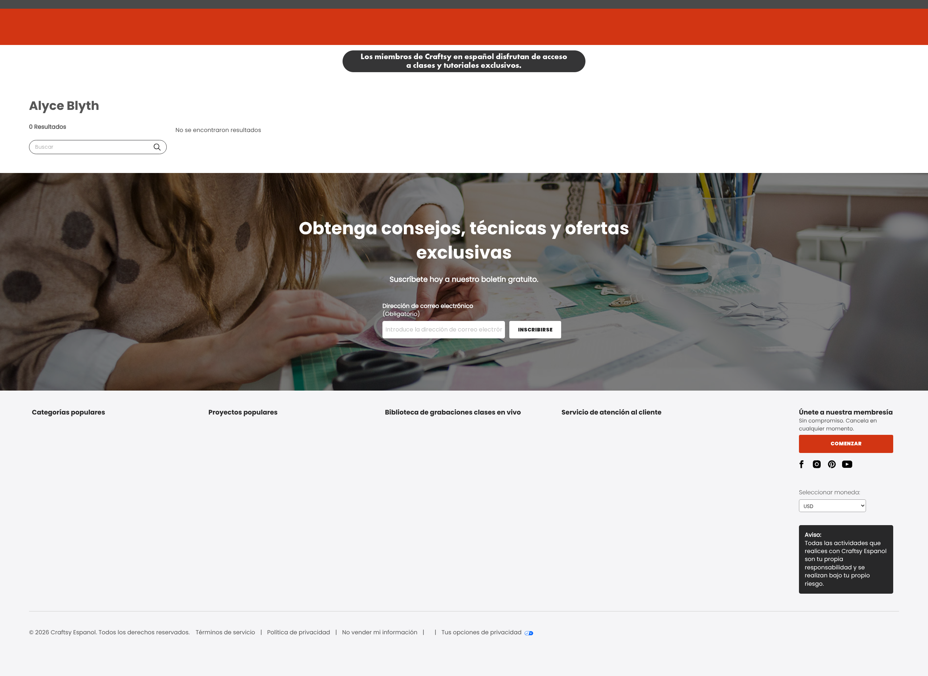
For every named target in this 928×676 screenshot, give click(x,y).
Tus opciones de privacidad (482, 632)
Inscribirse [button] (535, 329)
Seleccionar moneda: (829, 492)
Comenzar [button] (846, 443)
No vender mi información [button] (380, 632)
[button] (157, 147)
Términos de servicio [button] (225, 632)
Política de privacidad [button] (298, 632)
